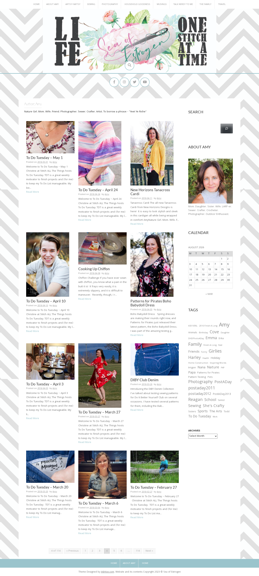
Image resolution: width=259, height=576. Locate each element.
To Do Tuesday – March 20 (47, 487)
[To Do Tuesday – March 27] (99, 376)
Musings (162, 4)
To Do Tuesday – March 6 (98, 503)
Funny (204, 352)
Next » (149, 551)
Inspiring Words (218, 363)
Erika (221, 338)
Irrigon (192, 368)
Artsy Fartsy (72, 4)
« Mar (209, 294)
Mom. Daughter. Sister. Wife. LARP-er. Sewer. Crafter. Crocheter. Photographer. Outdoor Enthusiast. (210, 210)
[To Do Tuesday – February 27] (154, 467)
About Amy (52, 4)
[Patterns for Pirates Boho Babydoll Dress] (151, 264)
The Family (205, 4)
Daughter (225, 333)
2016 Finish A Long (208, 326)
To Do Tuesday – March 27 (99, 412)
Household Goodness (137, 4)
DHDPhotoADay (196, 338)
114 (138, 551)
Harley (194, 358)
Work (215, 417)
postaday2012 (199, 394)
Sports (203, 411)
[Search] (227, 128)
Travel (222, 4)
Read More (32, 192)
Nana (201, 367)
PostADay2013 (222, 394)
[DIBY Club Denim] (154, 360)
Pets (210, 377)
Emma (211, 338)
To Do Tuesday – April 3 (45, 384)
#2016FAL (193, 326)
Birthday (203, 333)
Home (36, 4)
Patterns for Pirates (208, 373)
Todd (226, 412)
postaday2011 (201, 389)
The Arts (215, 411)
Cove (214, 332)
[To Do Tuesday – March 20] (50, 467)
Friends (193, 352)
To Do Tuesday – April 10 (46, 301)
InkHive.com (107, 572)
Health (205, 358)
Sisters (192, 412)
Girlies (215, 351)
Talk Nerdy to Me (183, 4)
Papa (191, 372)
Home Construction (198, 363)
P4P (222, 367)
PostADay (223, 382)
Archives (194, 431)
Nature (213, 367)
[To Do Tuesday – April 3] (50, 361)
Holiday (215, 358)
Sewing (91, 4)
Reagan (195, 400)
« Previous (72, 551)
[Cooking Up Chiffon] (102, 248)
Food (220, 345)
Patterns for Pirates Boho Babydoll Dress (150, 303)
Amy (55, 162)
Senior (221, 400)
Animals (192, 333)
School (210, 400)
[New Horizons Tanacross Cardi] (151, 153)
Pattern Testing (197, 377)
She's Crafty (213, 406)
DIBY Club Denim (144, 380)
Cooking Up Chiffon (94, 269)
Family (195, 344)
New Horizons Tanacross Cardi (150, 192)
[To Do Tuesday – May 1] (50, 137)
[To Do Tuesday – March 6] (102, 475)
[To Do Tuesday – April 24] (99, 153)
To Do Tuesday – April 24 (98, 190)
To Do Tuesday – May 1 (44, 157)
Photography (110, 4)
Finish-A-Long (210, 345)
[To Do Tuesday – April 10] (47, 264)
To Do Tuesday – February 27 (153, 487)
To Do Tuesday (199, 416)
